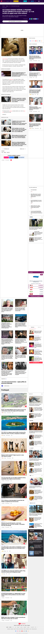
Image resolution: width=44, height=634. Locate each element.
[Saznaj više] (42, 217)
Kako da (8, 152)
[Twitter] (34, 41)
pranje (5, 152)
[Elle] (13, 627)
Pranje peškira (4, 58)
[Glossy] (18, 627)
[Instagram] (32, 41)
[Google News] (40, 41)
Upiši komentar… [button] (6, 385)
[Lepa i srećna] (21, 627)
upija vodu (11, 79)
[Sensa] (28, 627)
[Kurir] (7, 627)
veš (2, 152)
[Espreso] (10, 627)
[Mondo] (3, 1)
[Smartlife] (25, 627)
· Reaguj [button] (32, 94)
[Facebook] (30, 41)
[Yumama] (32, 627)
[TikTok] (38, 41)
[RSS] (42, 41)
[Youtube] (36, 41)
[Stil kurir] (15, 627)
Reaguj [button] (31, 60)
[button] (25, 19)
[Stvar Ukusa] (36, 627)
